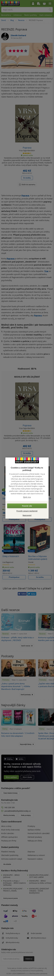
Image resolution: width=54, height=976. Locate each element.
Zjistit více (27, 497)
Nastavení (27, 515)
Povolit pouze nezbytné (26, 511)
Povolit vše (27, 506)
